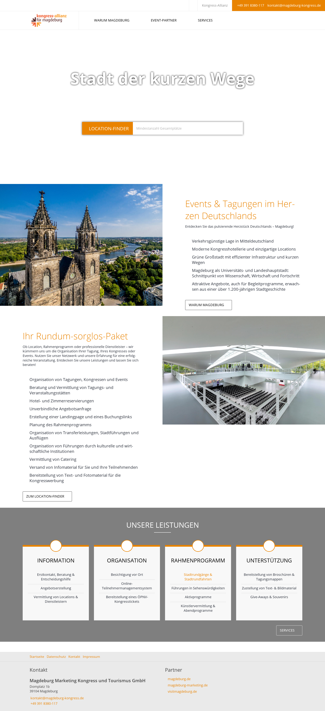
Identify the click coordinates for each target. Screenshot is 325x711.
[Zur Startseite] (53, 20)
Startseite (37, 656)
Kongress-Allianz (215, 5)
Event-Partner (164, 20)
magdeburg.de (179, 679)
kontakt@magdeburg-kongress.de (294, 5)
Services (205, 20)
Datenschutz (56, 656)
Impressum (91, 656)
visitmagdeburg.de (182, 691)
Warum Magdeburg (111, 20)
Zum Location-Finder (45, 496)
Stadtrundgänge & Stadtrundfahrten (198, 576)
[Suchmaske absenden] (236, 128)
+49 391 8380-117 (250, 5)
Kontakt (74, 656)
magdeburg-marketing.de (188, 685)
